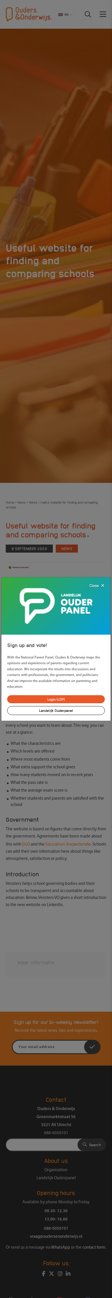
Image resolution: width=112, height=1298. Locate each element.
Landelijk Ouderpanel (56, 710)
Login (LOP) (56, 699)
